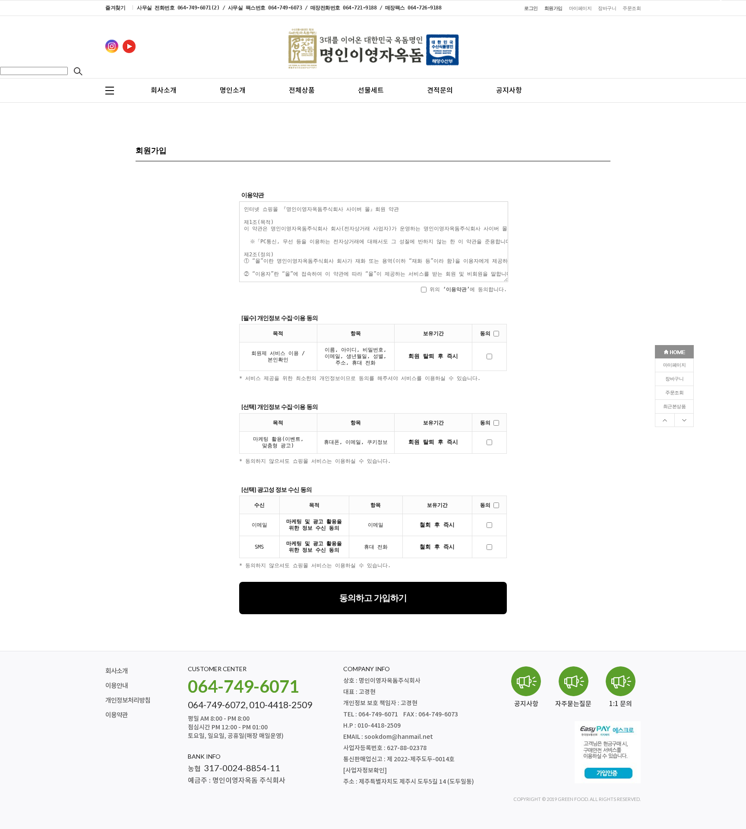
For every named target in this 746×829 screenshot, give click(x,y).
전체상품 (302, 90)
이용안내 (116, 686)
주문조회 (674, 393)
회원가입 (553, 8)
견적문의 (440, 90)
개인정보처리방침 (127, 700)
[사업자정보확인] (365, 770)
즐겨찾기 (115, 8)
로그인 (531, 8)
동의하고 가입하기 (373, 598)
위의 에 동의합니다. (467, 289)
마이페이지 (674, 365)
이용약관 (116, 715)
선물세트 (371, 90)
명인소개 (233, 90)
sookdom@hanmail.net (398, 737)
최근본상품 (674, 406)
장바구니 (674, 379)
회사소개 (164, 90)
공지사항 (509, 90)
